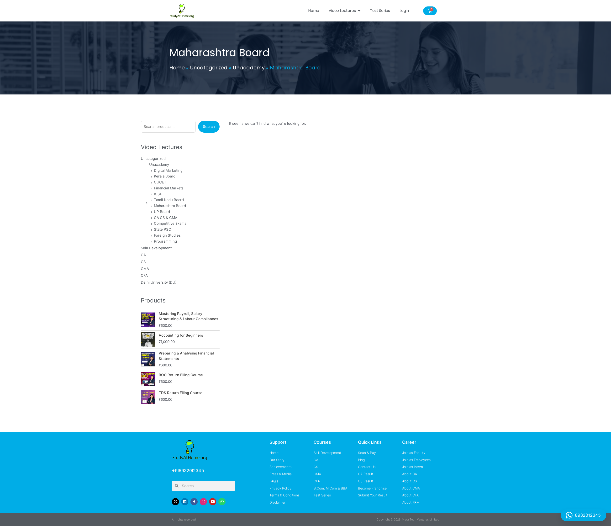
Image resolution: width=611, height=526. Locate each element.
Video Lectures (342, 10)
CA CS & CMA (165, 217)
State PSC (162, 229)
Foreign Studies (167, 235)
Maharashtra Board (170, 205)
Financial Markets (169, 188)
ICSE (158, 194)
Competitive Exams (170, 223)
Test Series (380, 10)
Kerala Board (164, 176)
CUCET (160, 182)
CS (143, 262)
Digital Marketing (168, 170)
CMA (145, 268)
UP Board (162, 211)
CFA (144, 275)
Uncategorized (208, 67)
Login (404, 10)
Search (209, 126)
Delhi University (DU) (158, 282)
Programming (165, 241)
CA (143, 255)
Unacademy (249, 67)
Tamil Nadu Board (169, 200)
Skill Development (156, 248)
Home (313, 10)
